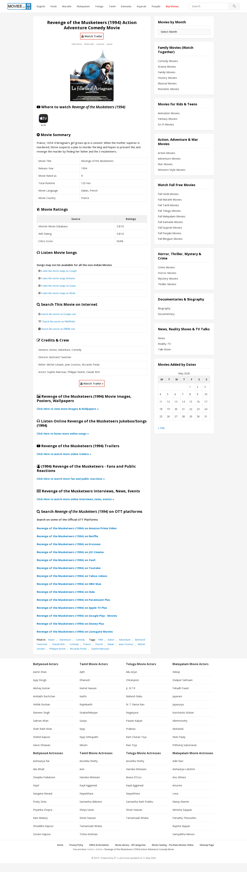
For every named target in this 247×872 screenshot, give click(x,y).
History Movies (167, 78)
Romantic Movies (168, 89)
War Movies (165, 164)
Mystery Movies (168, 278)
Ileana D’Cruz (133, 777)
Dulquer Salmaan (183, 680)
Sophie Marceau (100, 648)
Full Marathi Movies (170, 199)
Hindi (53, 6)
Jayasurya (178, 704)
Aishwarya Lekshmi (184, 769)
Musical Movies (167, 83)
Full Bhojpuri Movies (170, 238)
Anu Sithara (179, 777)
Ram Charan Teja (136, 737)
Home (60, 845)
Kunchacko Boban (183, 712)
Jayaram (177, 696)
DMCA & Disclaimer (99, 845)
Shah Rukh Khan (42, 729)
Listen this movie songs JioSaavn (58, 278)
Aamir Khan (40, 672)
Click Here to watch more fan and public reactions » (71, 478)
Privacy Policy (76, 845)
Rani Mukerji (40, 818)
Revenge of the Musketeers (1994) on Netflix (67, 536)
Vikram (84, 745)
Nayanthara (86, 793)
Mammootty (180, 720)
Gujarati (141, 6)
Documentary (166, 314)
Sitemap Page (207, 845)
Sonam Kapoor (42, 834)
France (87, 644)
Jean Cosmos (126, 644)
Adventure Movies (169, 158)
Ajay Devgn (39, 680)
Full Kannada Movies (170, 222)
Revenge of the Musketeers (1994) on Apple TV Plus (72, 607)
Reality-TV (164, 343)
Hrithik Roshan (41, 704)
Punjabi (156, 6)
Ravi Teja (131, 745)
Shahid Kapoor (41, 737)
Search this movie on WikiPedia (58, 321)
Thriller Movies (167, 284)
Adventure (65, 639)
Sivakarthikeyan (89, 712)
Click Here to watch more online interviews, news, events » (75, 499)
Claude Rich (58, 644)
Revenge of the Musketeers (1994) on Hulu (66, 592)
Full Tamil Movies (168, 205)
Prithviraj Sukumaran (185, 745)
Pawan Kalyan (134, 720)
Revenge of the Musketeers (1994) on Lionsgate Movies (75, 631)
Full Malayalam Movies (171, 216)
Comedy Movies (168, 61)
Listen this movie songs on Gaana (58, 285)
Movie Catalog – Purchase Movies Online (172, 845)
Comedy (80, 639)
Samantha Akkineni (91, 801)
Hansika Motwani (90, 777)
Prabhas (131, 729)
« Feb (161, 428)
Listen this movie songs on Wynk (58, 293)
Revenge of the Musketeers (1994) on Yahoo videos (72, 576)
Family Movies (166, 72)
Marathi (66, 6)
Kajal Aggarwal (88, 785)
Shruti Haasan (88, 818)
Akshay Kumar (41, 688)
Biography (164, 308)
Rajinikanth (86, 704)
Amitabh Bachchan (44, 696)
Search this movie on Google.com (58, 314)
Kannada (126, 6)
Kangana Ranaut (42, 793)
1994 (100, 639)
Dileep (176, 672)
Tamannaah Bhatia (91, 826)
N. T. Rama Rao (135, 704)
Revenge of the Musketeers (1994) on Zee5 (66, 560)
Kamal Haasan (88, 688)
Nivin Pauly (179, 737)
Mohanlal (178, 729)
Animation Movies (169, 113)
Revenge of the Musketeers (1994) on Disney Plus (70, 623)
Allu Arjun (131, 672)
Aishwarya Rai (41, 761)
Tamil (112, 6)
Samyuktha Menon (184, 834)
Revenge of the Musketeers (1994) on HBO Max (69, 584)
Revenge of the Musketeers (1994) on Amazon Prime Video (77, 528)
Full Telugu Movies (169, 210)
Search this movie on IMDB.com (58, 329)
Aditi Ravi (178, 761)
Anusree (177, 785)
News (161, 338)
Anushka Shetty (89, 761)
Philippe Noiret (57, 648)
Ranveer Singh (41, 712)
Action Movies (166, 153)
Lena (175, 793)
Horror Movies (167, 273)
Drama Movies (167, 66)
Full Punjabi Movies (169, 233)
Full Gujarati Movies (170, 227)
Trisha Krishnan (89, 834)
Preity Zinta (39, 801)
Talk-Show (164, 349)
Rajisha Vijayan (181, 826)
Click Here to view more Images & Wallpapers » (68, 409)
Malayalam (83, 6)
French (99, 644)
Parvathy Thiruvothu (184, 818)
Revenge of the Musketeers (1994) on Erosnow (69, 544)
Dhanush (85, 680)
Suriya (83, 720)
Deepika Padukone (44, 777)
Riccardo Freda (78, 648)
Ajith (82, 672)
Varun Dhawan (41, 745)
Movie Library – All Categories (130, 845)
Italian (111, 644)
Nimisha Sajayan (182, 809)
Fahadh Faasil (181, 688)
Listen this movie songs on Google (59, 271)
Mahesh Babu (134, 696)
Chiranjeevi (132, 680)
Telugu (99, 6)
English (41, 6)
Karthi (83, 696)
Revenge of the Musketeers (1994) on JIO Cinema (70, 552)
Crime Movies (166, 267)
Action (51, 639)
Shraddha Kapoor (43, 826)
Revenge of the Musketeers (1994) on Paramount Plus (73, 600)
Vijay (82, 729)
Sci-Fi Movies (166, 124)
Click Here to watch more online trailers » (64, 454)
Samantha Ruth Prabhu (139, 801)
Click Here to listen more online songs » (63, 433)
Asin (82, 769)
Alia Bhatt (38, 769)
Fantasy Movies (167, 119)
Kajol (36, 785)
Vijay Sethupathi (89, 737)
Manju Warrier (181, 801)
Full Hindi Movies (168, 194)
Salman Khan (40, 720)
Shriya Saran (87, 809)
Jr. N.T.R (130, 688)
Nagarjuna (132, 712)
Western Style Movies (171, 169)
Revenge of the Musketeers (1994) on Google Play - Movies (77, 615)
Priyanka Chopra (42, 809)
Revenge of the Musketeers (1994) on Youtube (69, 568)
